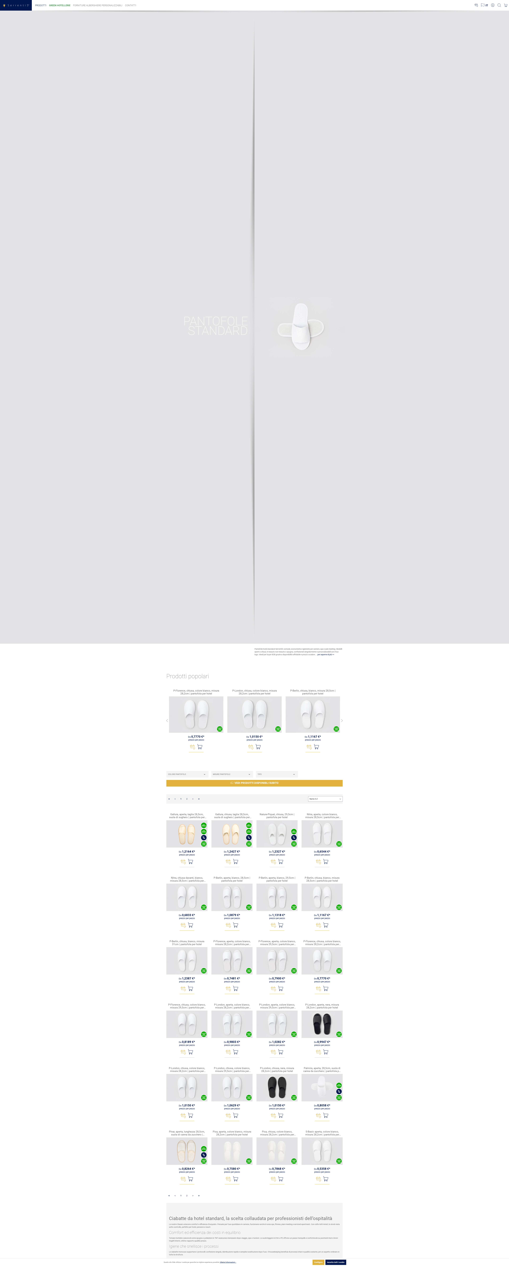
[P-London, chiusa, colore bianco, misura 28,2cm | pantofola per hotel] (254, 714)
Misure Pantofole (221, 774)
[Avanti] (342, 720)
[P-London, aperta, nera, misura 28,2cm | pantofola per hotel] (322, 1024)
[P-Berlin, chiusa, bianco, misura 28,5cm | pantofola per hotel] (313, 714)
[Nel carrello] (199, 746)
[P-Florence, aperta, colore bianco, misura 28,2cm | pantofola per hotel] (232, 961)
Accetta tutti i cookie (336, 1262)
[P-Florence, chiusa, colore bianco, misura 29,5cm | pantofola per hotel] (186, 1024)
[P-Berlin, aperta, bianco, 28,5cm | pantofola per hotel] (232, 897)
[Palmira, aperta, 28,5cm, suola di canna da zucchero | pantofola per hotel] (322, 1088)
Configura (318, 1262)
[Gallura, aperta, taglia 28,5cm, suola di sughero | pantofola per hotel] (186, 834)
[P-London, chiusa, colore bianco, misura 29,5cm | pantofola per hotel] (232, 1088)
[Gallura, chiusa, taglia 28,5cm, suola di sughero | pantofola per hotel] (232, 834)
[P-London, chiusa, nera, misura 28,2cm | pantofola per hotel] (277, 1088)
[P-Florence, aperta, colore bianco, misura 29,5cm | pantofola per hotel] (277, 961)
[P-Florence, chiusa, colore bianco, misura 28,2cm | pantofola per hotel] (196, 714)
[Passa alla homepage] (16, 5)
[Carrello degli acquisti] (505, 5)
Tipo (260, 774)
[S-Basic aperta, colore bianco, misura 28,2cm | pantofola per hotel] (322, 1151)
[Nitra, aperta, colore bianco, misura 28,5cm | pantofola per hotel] (322, 834)
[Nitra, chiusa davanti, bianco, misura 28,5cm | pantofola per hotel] (186, 897)
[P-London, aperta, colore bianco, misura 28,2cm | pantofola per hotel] (232, 1024)
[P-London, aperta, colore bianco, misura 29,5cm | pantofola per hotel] (277, 1024)
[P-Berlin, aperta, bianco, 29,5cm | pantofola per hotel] (277, 897)
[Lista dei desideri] (476, 5)
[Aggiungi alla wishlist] (192, 747)
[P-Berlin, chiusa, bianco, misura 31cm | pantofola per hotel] (186, 961)
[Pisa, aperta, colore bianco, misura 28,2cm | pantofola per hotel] (232, 1151)
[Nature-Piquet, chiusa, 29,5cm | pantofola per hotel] (277, 834)
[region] (254, 721)
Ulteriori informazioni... (228, 1262)
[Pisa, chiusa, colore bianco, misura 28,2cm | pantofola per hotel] (277, 1151)
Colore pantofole (177, 774)
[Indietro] (167, 720)
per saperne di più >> (325, 654)
